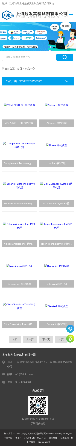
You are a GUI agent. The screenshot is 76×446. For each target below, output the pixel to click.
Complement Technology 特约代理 (20, 163)
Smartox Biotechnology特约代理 (20, 203)
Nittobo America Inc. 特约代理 (20, 243)
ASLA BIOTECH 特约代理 (19, 123)
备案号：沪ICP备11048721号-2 (30, 438)
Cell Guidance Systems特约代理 (57, 203)
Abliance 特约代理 (56, 123)
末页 (61, 339)
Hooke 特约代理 (57, 163)
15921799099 (70, 329)
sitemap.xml (44, 442)
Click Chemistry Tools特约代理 (20, 324)
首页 (19, 68)
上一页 (30, 339)
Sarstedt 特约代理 (57, 324)
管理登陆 (53, 438)
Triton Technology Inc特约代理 (57, 243)
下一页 (46, 339)
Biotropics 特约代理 (56, 284)
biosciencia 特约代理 (19, 284)
